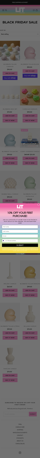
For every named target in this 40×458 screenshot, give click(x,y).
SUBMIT (20, 245)
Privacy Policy (22, 250)
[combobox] (4, 240)
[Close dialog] (38, 205)
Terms (26, 250)
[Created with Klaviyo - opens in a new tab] (20, 254)
